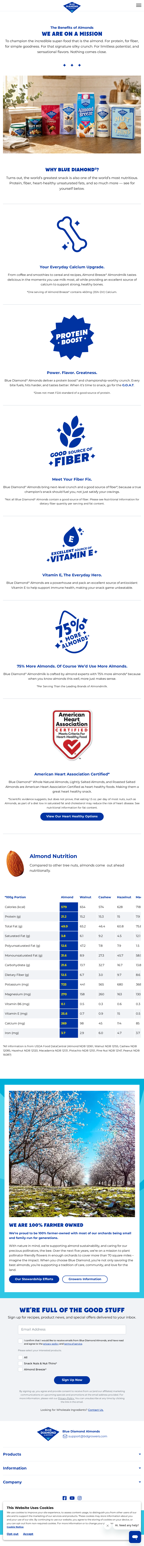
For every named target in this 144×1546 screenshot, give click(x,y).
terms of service (73, 1343)
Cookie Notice (15, 1527)
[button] (138, 5)
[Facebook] (65, 1497)
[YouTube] (72, 1497)
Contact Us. (96, 1410)
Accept (28, 1534)
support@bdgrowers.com (87, 1436)
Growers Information (85, 1279)
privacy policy (51, 1343)
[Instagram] (80, 1497)
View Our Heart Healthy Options (72, 816)
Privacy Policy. (66, 1398)
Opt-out (13, 1534)
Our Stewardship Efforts (34, 1279)
